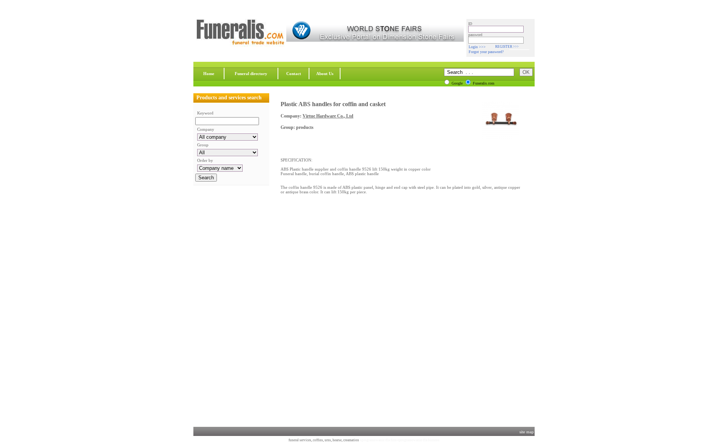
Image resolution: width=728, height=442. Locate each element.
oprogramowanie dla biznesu (418, 440)
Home (208, 73)
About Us (324, 73)
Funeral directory (251, 73)
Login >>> (477, 47)
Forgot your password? (486, 52)
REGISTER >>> (507, 47)
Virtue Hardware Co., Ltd (328, 116)
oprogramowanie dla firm (378, 440)
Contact (293, 73)
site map (526, 431)
